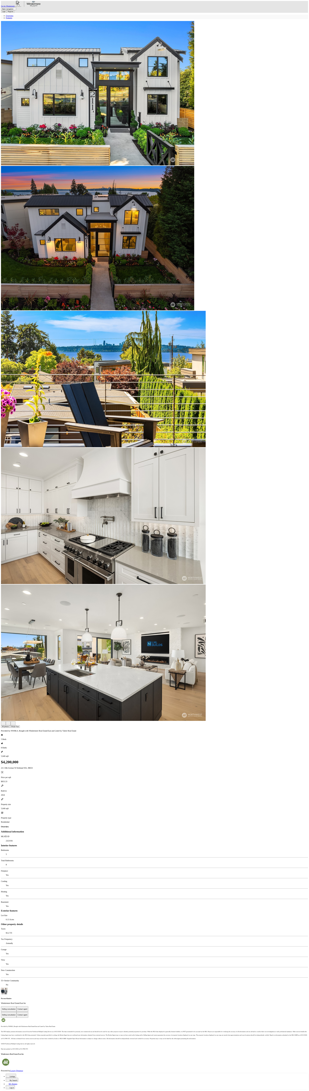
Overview (9, 16)
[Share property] (13, 723)
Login (4, 11)
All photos (5, 726)
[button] (154, 93)
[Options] (3, 723)
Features (9, 18)
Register (10, 11)
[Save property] (8, 723)
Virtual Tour (15, 726)
